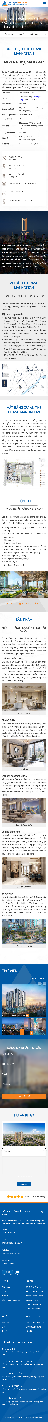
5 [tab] (29, 1176)
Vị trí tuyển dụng (33, 1326)
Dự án (4, 1291)
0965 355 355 (9, 1232)
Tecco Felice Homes (35, 1291)
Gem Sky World (33, 1308)
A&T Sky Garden (33, 1287)
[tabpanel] (24, 1138)
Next (46, 592)
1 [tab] (18, 1176)
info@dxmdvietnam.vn (12, 1242)
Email (4, 1074)
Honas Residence (33, 1304)
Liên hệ (29, 1331)
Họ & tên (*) (7, 1054)
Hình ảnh (6, 1322)
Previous (2, 592)
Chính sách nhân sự (35, 1322)
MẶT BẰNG (34, 34)
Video (4, 1326)
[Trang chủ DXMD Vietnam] (14, 3)
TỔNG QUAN (8, 34)
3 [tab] (24, 1176)
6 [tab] (31, 1176)
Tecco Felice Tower (34, 1295)
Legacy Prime (32, 1300)
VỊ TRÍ (21, 34)
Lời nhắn (6, 1084)
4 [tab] (26, 1176)
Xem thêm (24, 1184)
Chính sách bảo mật (11, 1300)
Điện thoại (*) (8, 1064)
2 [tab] (21, 1176)
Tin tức (5, 1295)
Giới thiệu (6, 1287)
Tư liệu (5, 1331)
